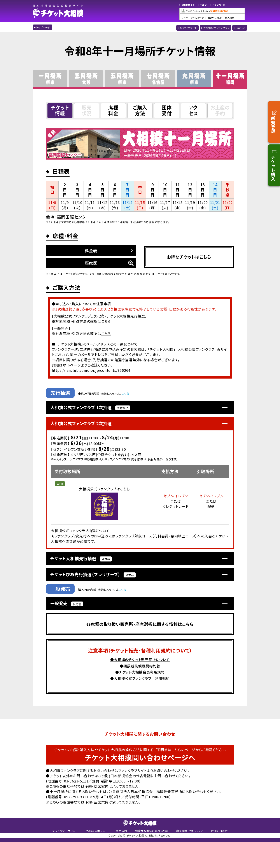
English (240, 28)
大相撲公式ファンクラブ (216, 28)
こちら (106, 321)
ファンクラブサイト (132, 770)
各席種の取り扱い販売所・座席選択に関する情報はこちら (140, 624)
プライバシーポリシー (65, 831)
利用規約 (121, 831)
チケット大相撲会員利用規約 (142, 672)
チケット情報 (60, 110)
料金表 (91, 250)
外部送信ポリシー (97, 831)
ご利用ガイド (187, 5)
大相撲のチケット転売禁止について (142, 659)
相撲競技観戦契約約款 (141, 665)
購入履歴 (229, 17)
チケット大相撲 (58, 11)
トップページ (217, 5)
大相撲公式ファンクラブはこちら (104, 488)
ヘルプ (202, 5)
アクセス (193, 110)
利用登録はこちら (219, 11)
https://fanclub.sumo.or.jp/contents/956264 (91, 370)
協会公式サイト (188, 28)
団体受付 (167, 110)
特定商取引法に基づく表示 (151, 831)
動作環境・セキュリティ (189, 831)
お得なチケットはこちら (189, 257)
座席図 (91, 263)
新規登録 (273, 124)
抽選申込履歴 (215, 17)
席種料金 (113, 110)
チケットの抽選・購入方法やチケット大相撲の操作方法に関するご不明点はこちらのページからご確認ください (140, 754)
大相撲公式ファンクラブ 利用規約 (142, 678)
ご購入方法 (140, 110)
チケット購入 (273, 168)
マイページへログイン (193, 17)
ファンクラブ (64, 536)
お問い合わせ (219, 831)
